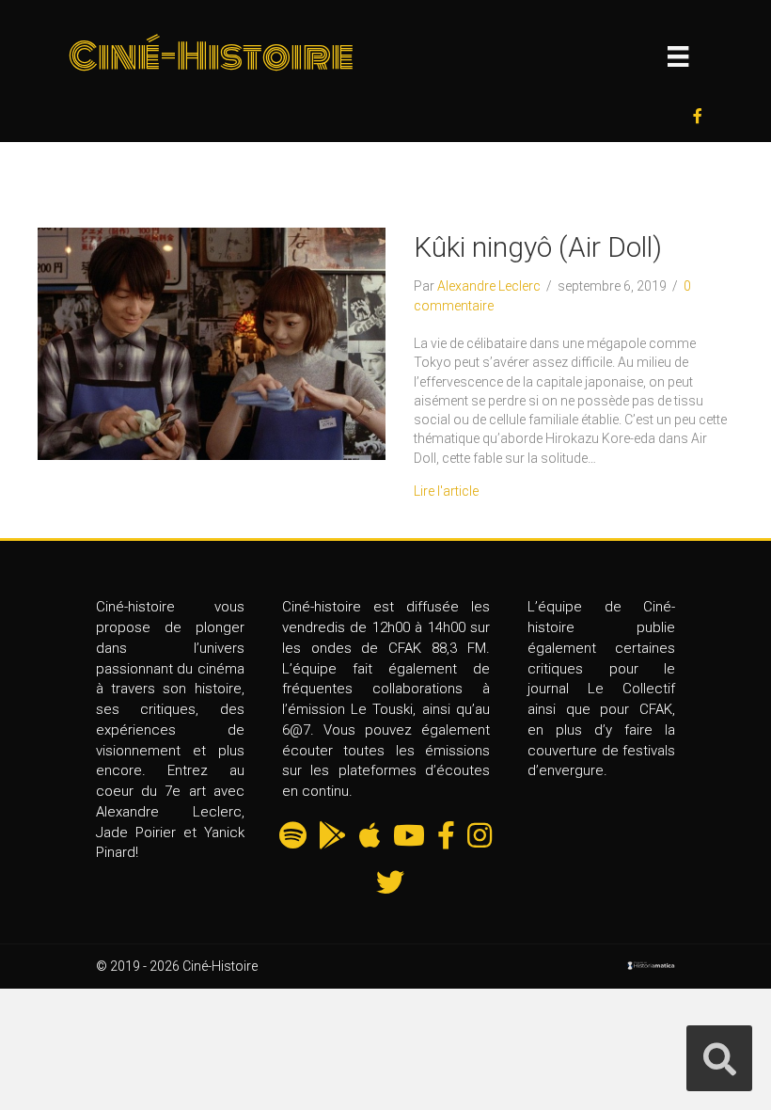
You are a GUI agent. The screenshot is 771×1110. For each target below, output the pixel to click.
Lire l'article (446, 491)
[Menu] (677, 56)
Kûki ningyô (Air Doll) (538, 246)
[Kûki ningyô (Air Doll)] (212, 342)
